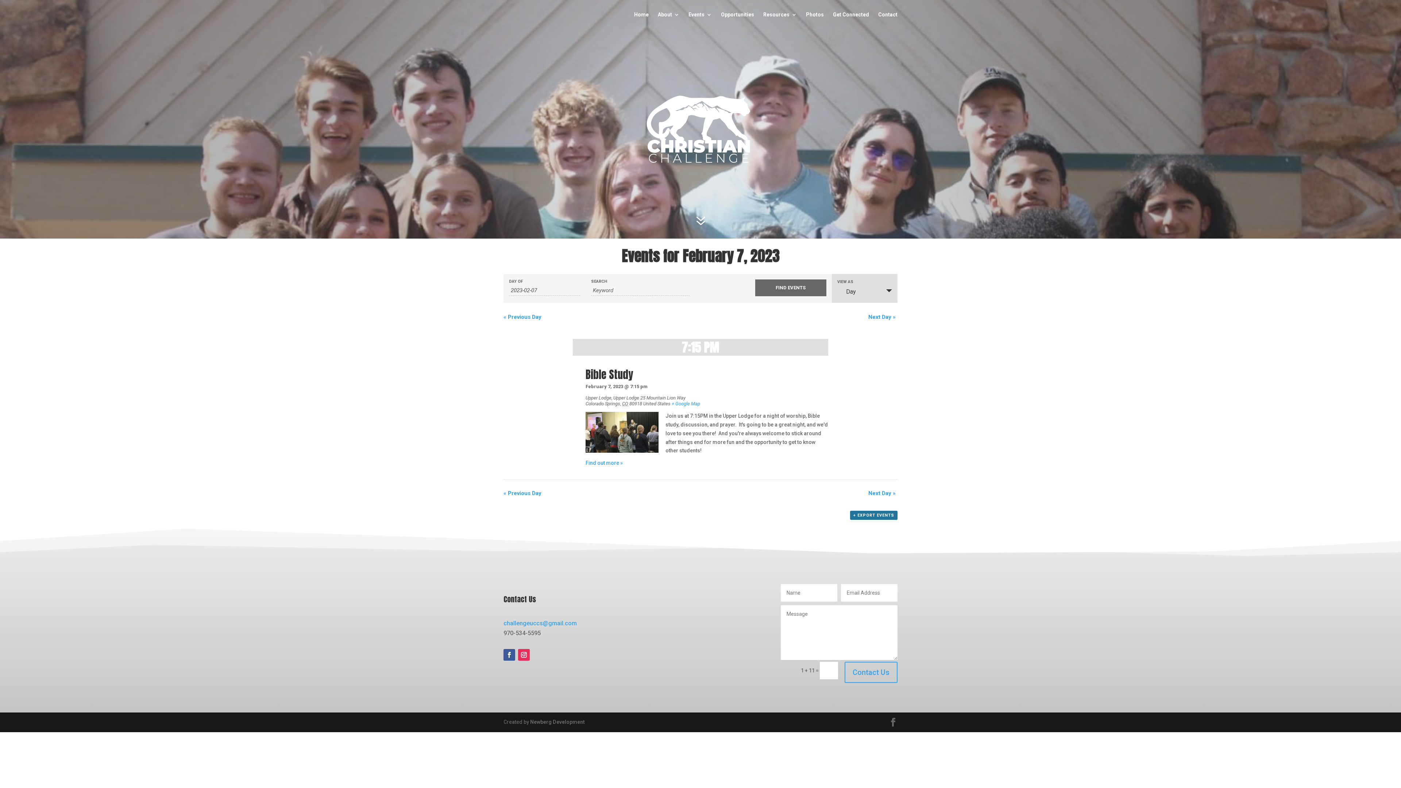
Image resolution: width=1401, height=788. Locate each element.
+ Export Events (873, 515)
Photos (815, 15)
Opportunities (737, 15)
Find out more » (604, 463)
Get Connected (851, 15)
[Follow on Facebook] (509, 655)
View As (845, 282)
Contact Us (871, 672)
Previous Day (522, 317)
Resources (776, 15)
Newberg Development (557, 722)
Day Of (516, 281)
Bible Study (609, 375)
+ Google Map (686, 403)
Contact (888, 15)
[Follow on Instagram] (524, 655)
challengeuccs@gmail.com (540, 623)
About (665, 15)
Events (696, 15)
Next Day (882, 317)
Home (641, 15)
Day (851, 291)
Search (599, 281)
